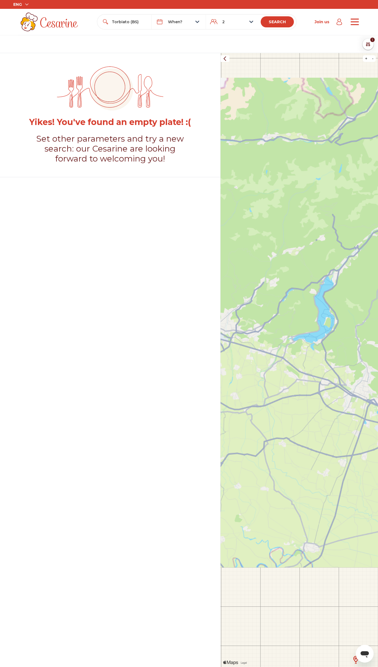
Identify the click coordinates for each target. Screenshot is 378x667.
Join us (322, 21)
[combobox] (129, 22)
